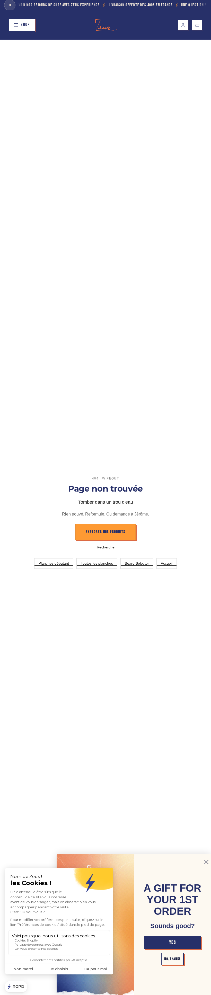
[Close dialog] (206, 862)
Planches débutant (54, 563)
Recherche (106, 547)
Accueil (166, 563)
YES (172, 942)
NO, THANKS (172, 959)
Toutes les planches (97, 563)
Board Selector (137, 563)
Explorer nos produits (105, 531)
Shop (25, 24)
